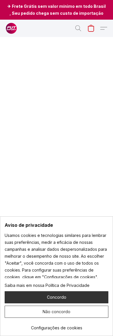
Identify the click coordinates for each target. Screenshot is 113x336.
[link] (56, 325)
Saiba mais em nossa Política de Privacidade (47, 285)
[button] (11, 28)
